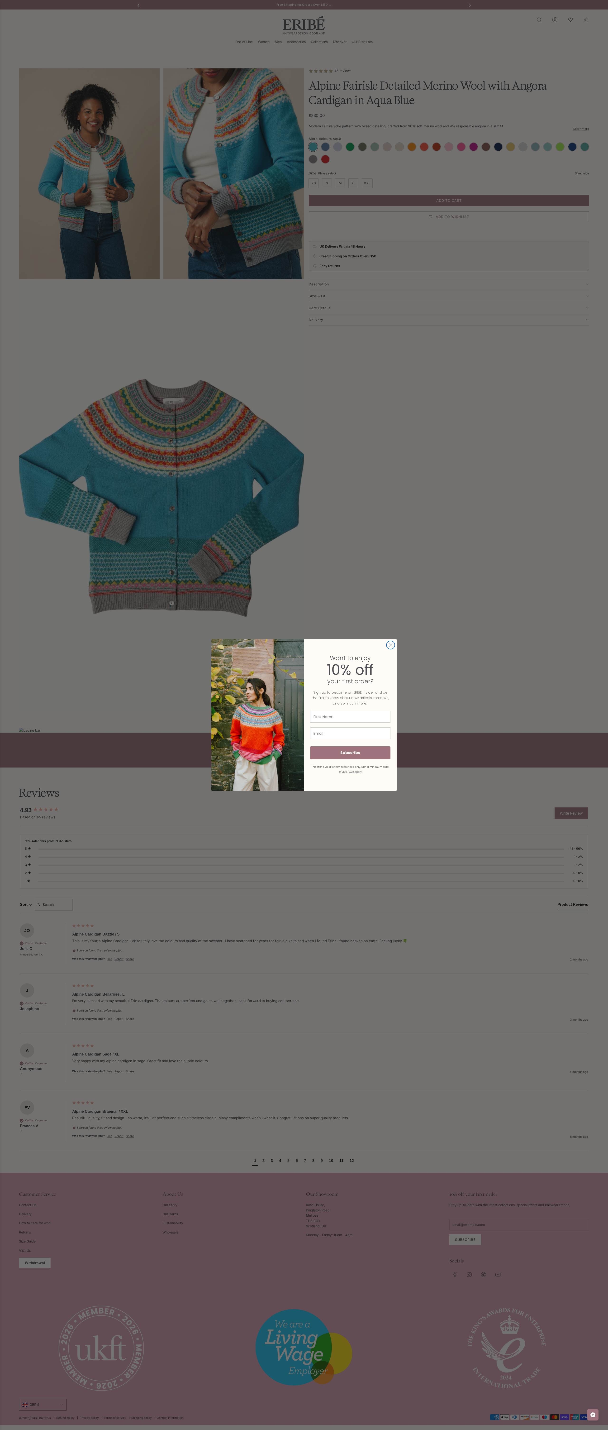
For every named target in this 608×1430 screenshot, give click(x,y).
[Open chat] (592, 1414)
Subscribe (350, 752)
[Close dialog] (390, 645)
